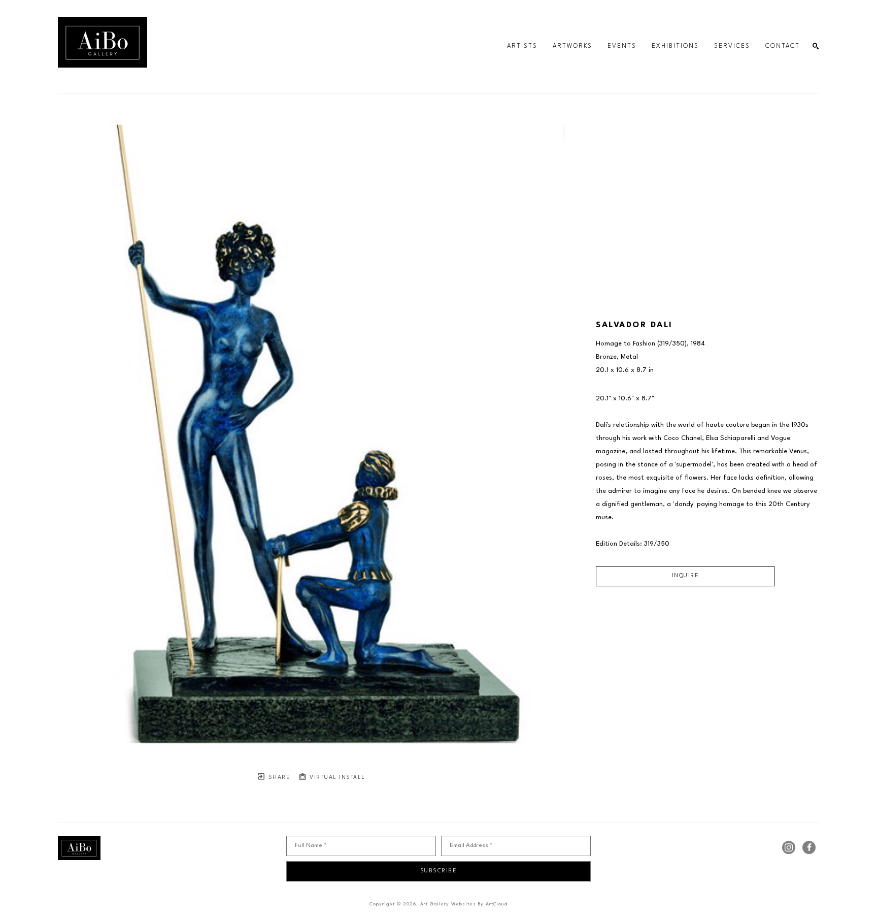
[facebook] (809, 847)
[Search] (816, 46)
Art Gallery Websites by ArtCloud (464, 904)
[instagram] (788, 847)
